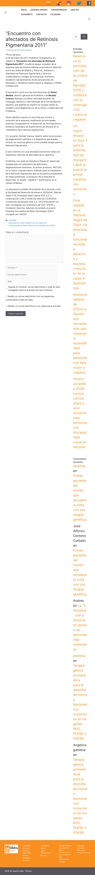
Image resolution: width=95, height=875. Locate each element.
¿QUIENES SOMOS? (39, 10)
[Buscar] (84, 37)
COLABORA (55, 14)
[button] (89, 19)
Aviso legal (81, 850)
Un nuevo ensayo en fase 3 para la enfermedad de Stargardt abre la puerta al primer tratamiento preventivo (80, 160)
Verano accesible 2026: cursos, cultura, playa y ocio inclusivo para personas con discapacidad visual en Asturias (80, 413)
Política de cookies (83, 852)
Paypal (43, 848)
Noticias (25, 855)
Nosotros (26, 848)
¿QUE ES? (74, 10)
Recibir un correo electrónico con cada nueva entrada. (34, 306)
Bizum (43, 851)
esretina (79, 466)
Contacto (26, 860)
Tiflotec (28, 871)
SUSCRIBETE (27, 14)
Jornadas (12, 220)
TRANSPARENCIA (59, 10)
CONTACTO (41, 14)
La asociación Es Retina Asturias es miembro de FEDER (31, 225)
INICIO (24, 10)
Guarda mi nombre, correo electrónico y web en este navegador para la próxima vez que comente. (34, 288)
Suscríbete (26, 858)
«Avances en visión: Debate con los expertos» (27, 223)
